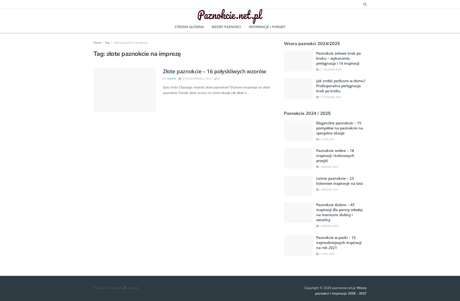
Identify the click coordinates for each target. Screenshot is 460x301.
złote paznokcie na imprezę (130, 43)
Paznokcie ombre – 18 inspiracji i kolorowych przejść (335, 155)
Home (97, 43)
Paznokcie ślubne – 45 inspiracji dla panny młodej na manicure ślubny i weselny (339, 212)
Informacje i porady (267, 26)
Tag (107, 43)
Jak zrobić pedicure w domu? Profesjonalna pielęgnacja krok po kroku (340, 85)
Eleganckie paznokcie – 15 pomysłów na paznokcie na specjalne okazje (339, 128)
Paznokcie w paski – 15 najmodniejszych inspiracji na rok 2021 (339, 242)
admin (171, 79)
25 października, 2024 (196, 79)
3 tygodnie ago (329, 69)
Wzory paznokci (226, 26)
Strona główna (189, 26)
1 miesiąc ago (328, 167)
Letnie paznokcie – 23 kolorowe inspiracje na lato (339, 181)
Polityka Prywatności (108, 288)
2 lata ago (326, 139)
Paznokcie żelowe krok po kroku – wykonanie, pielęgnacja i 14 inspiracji (338, 58)
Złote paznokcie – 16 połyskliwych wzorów (214, 71)
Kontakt (133, 288)
